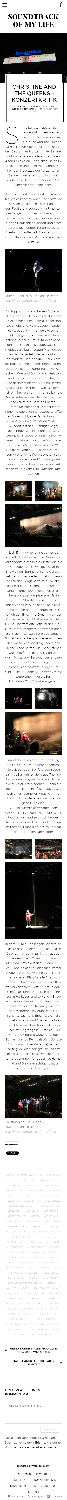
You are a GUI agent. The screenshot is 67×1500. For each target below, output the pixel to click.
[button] (18, 491)
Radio (26, 1288)
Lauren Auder (16, 1257)
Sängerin (40, 1293)
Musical (34, 1267)
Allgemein (24, 1474)
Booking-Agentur (17, 1190)
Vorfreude (45, 1324)
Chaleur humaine (41, 1190)
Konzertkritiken (45, 1479)
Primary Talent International (25, 1283)
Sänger (26, 1293)
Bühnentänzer (17, 1180)
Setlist (44, 953)
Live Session (29, 1262)
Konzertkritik (52, 1252)
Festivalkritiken (17, 1485)
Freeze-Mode (17, 1226)
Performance (16, 1278)
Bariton (22, 1175)
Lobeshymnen (16, 1267)
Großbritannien (22, 1237)
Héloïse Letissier (17, 1242)
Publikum (54, 1283)
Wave (58, 1324)
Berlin (56, 1180)
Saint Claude (42, 1288)
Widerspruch (16, 1329)
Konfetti (55, 1247)
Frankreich (33, 1221)
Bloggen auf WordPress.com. (33, 1465)
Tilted (57, 1314)
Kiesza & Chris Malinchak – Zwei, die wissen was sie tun (33, 1350)
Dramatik (15, 1211)
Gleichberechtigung (36, 1231)
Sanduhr (13, 1293)
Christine (15, 1195)
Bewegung (52, 1185)
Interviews (41, 1485)
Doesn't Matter (50, 1206)
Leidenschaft (36, 1257)
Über (56, 1485)
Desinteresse (53, 1201)
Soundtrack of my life (20, 1309)
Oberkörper (52, 1273)
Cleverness (14, 1201)
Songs (43, 1303)
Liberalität (54, 1257)
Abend (11, 1175)
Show (35, 1298)
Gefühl (36, 1226)
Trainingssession (47, 1319)
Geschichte (14, 1231)
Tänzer (29, 1314)
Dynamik (33, 1211)
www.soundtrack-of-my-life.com (34, 1334)
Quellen (13, 1288)
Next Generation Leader (23, 1273)
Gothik (56, 1231)
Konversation (16, 1252)
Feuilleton (14, 1221)
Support (55, 1309)
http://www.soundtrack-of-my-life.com (31, 300)
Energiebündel (17, 1216)
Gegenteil (53, 1226)
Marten (41, 109)
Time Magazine (19, 1319)
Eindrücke (53, 1211)
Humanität (36, 1242)
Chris (58, 1190)
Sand (57, 1288)
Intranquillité (37, 1247)
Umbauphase (14, 1324)
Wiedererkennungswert (45, 1329)
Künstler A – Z (20, 1479)
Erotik (36, 1216)
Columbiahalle (33, 1201)
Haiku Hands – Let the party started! (33, 1362)
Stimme (42, 1309)
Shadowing (16, 1298)
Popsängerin (53, 1278)
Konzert (34, 1252)
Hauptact (51, 1237)
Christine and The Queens (25, 106)
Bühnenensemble (51, 1175)
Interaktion (53, 1242)
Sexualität (55, 1293)
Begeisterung (39, 1180)
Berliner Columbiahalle (23, 1185)
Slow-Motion (15, 1303)
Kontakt (33, 1492)
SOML (31, 1303)
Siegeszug (52, 1298)
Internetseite (15, 1247)
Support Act (14, 1314)
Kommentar (50, 1429)
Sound (56, 1303)
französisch (53, 1221)
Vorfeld (30, 1324)
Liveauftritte (51, 1262)
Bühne (34, 1175)
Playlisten (42, 1474)
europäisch (53, 1216)
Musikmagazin (52, 1267)
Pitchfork (34, 1278)
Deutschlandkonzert (22, 1206)
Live (12, 1262)
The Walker (44, 1314)
